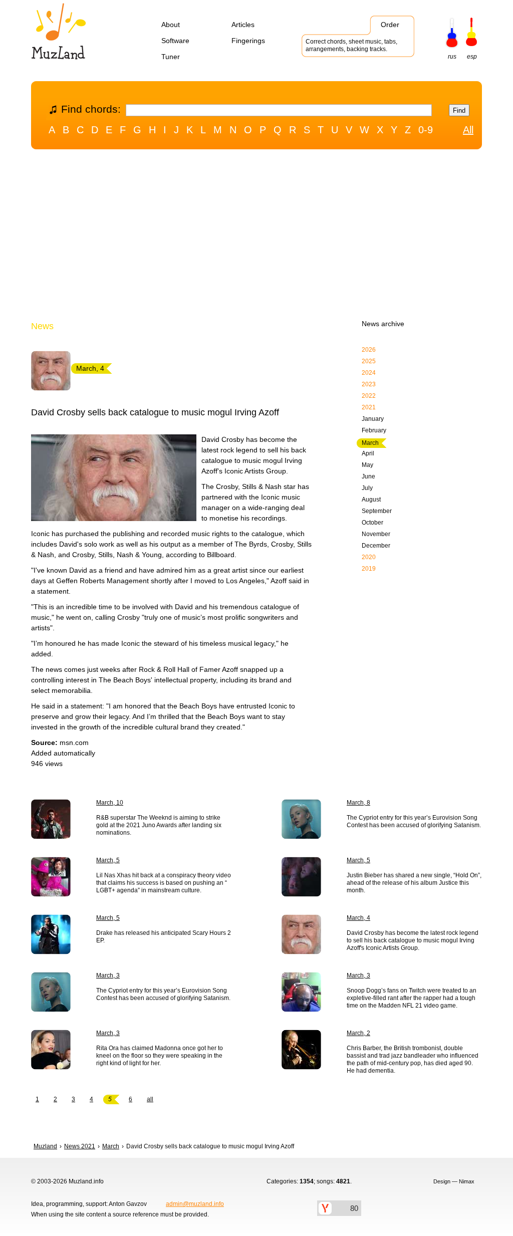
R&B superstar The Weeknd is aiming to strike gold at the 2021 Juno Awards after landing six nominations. (158, 825)
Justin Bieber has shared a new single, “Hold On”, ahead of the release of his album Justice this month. (414, 883)
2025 (369, 361)
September (377, 511)
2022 (369, 395)
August (371, 499)
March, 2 (358, 1033)
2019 (369, 568)
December (376, 545)
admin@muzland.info (195, 1203)
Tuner (170, 57)
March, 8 (358, 802)
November (376, 534)
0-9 (425, 129)
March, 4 (358, 917)
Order (390, 25)
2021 (369, 407)
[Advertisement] (256, 237)
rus (452, 56)
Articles (242, 25)
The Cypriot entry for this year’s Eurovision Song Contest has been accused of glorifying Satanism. (414, 821)
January (373, 418)
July (367, 487)
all (150, 1099)
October (372, 522)
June (368, 476)
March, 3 (108, 975)
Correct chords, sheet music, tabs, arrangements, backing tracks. (351, 45)
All (468, 129)
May (367, 464)
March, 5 (108, 860)
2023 (369, 384)
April (368, 453)
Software (175, 41)
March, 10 (109, 802)
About (170, 25)
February (374, 430)
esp (472, 56)
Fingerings (248, 41)
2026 (369, 349)
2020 (369, 557)
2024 (369, 372)
